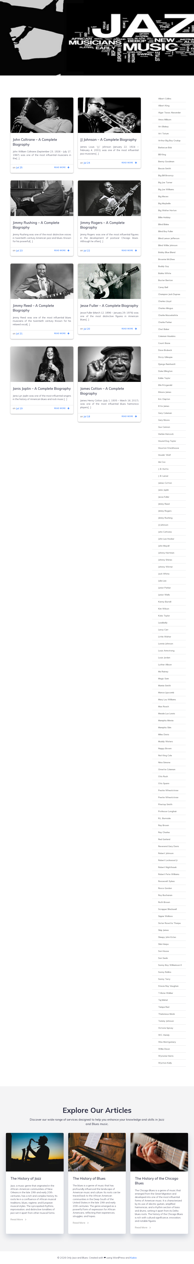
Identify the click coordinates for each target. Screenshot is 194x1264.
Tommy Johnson (166, 1021)
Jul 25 (19, 167)
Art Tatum (163, 133)
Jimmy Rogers (165, 510)
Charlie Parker (165, 322)
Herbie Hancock (166, 434)
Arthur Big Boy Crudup (169, 140)
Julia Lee (162, 580)
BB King (162, 154)
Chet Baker (163, 329)
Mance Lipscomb (166, 692)
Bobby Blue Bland (166, 252)
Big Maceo (163, 196)
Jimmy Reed (164, 504)
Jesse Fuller (163, 497)
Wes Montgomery (167, 1042)
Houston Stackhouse (168, 448)
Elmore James (164, 392)
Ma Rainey (163, 671)
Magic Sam (163, 678)
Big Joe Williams (166, 189)
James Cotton (165, 483)
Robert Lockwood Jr (168, 860)
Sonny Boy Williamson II (170, 965)
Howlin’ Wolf (164, 455)
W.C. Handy (164, 1035)
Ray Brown (163, 825)
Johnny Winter (165, 566)
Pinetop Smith (165, 804)
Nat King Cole (165, 755)
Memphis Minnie (166, 720)
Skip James (163, 930)
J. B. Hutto (163, 469)
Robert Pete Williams (168, 874)
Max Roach (163, 706)
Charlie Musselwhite (168, 315)
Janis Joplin (163, 490)
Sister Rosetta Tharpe (169, 923)
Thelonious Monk (166, 1014)
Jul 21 (19, 333)
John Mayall (163, 545)
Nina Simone (164, 762)
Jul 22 (87, 250)
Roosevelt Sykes (166, 881)
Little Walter (164, 636)
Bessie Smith (164, 168)
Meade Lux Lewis (166, 713)
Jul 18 (87, 416)
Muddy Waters (165, 741)
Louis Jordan (164, 657)
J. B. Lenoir (163, 476)
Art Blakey (163, 126)
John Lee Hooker (166, 538)
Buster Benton (165, 280)
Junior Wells (164, 594)
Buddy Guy (163, 266)
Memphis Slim (164, 727)
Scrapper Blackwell (167, 909)
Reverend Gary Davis (168, 846)
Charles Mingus (165, 308)
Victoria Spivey (165, 1028)
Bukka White (164, 273)
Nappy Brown (165, 748)
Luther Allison (165, 664)
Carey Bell (163, 287)
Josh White (163, 573)
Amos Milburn (164, 119)
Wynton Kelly (165, 1063)
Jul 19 (19, 408)
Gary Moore (164, 420)
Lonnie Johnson (165, 643)
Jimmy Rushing (165, 517)
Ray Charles (164, 832)
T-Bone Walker (165, 993)
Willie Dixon (164, 1049)
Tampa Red (163, 1007)
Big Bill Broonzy (166, 175)
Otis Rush (163, 776)
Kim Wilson (163, 608)
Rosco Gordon (165, 888)
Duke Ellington (165, 371)
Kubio (133, 1257)
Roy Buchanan (165, 895)
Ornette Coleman (166, 769)
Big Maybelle (164, 203)
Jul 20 (87, 328)
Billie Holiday (164, 217)
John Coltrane (165, 531)
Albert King (163, 105)
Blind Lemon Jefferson (168, 238)
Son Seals (163, 958)
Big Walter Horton (167, 210)
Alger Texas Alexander (169, 112)
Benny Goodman (166, 161)
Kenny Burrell (164, 601)
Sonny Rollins (164, 972)
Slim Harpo (163, 944)
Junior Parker (164, 587)
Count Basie (164, 343)
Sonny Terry (164, 979)
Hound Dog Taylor (167, 441)
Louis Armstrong (166, 650)
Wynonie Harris (166, 1056)
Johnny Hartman (166, 552)
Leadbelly (162, 622)
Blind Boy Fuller (165, 231)
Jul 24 (87, 162)
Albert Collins (164, 98)
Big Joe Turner (165, 182)
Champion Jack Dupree (169, 294)
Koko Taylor (164, 615)
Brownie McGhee (166, 259)
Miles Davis (163, 734)
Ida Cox (162, 462)
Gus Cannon (164, 427)
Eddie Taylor (164, 378)
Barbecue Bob (165, 147)
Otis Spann (163, 783)
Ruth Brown (164, 902)
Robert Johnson (166, 853)
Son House (163, 951)
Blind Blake (163, 224)
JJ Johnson (163, 524)
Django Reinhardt (167, 364)
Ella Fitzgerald (165, 385)
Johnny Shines (165, 559)
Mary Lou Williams (167, 699)
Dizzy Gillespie (165, 357)
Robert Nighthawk (167, 867)
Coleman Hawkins (167, 336)
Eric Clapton (164, 399)
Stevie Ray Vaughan (168, 986)
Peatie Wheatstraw (168, 790)
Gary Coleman (165, 413)
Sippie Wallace (165, 916)
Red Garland (164, 839)
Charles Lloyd (164, 301)
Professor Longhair (167, 811)
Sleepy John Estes (167, 937)
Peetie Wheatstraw (168, 797)
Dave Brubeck (165, 350)
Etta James (163, 406)
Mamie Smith (164, 685)
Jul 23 (19, 250)
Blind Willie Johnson (167, 245)
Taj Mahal (163, 1000)
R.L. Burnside (164, 818)
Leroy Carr (163, 629)
